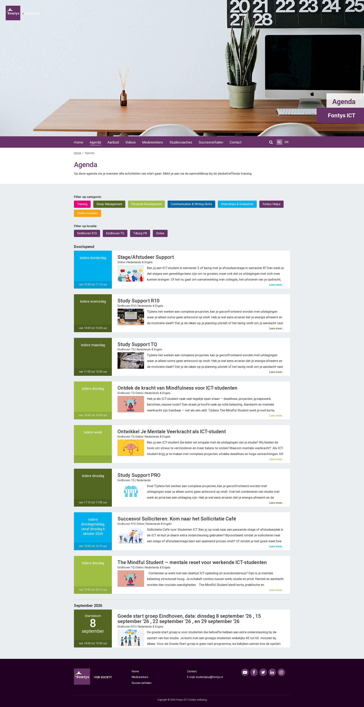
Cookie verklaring (198, 699)
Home (78, 142)
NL (279, 142)
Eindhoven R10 (87, 233)
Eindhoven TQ (115, 233)
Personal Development (146, 204)
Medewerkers (152, 142)
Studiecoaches (180, 142)
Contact (236, 142)
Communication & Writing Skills (191, 204)
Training (82, 204)
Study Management (109, 204)
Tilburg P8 (140, 233)
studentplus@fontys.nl (209, 677)
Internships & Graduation (237, 204)
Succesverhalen (211, 142)
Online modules (87, 213)
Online (160, 233)
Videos (130, 142)
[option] (182, 68)
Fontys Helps (271, 204)
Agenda (95, 142)
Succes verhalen (141, 682)
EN (286, 142)
